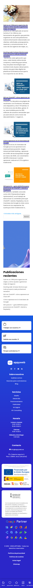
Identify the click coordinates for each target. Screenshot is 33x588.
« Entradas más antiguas (12, 214)
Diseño (16, 396)
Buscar (26, 216)
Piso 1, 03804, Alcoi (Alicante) (16, 457)
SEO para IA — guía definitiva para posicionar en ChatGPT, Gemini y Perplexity (16, 188)
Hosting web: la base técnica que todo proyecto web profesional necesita (15, 54)
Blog (16, 384)
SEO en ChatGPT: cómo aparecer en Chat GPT (16, 98)
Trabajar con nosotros (11, 328)
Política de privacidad (16, 553)
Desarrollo (16, 399)
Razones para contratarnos (16, 381)
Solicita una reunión (10, 339)
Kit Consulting (17, 410)
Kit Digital (16, 407)
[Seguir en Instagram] (11, 368)
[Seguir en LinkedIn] (21, 368)
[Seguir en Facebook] (14, 368)
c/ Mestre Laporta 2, (16, 454)
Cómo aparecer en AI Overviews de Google (16, 142)
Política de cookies (16, 557)
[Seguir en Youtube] (18, 368)
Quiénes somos (16, 378)
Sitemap (16, 564)
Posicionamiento (16, 402)
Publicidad (16, 404)
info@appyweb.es (16, 450)
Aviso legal (16, 560)
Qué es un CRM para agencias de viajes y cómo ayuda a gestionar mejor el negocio (15, 27)
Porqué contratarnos (10, 351)
